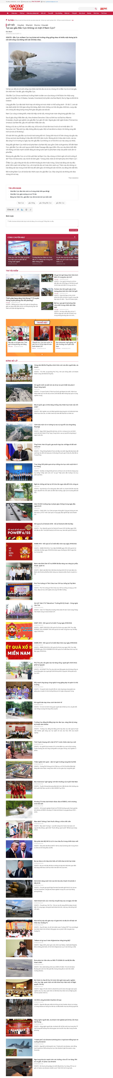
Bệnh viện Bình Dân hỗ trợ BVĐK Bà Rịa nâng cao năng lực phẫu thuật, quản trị (56, 565)
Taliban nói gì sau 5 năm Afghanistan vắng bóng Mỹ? (52, 940)
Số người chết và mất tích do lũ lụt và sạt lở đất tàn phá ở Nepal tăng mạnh (54, 386)
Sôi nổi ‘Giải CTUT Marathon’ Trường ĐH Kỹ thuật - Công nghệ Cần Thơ (56, 604)
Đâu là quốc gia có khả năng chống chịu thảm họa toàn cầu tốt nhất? (56, 406)
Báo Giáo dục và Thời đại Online (16, 7)
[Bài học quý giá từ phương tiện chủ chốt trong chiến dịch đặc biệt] (47, 306)
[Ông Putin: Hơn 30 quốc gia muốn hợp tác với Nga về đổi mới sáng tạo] (19, 452)
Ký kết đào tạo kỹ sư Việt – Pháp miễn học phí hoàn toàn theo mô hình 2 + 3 (67, 260)
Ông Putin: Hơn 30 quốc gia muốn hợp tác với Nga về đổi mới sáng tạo (55, 446)
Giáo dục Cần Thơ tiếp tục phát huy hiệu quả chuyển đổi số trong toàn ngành (18, 260)
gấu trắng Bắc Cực (45, 203)
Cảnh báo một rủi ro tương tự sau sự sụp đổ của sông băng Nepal (55, 426)
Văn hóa (96, 13)
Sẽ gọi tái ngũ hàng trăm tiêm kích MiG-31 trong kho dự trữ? (66, 276)
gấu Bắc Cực (60, 203)
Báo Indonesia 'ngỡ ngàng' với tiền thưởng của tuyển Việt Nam (66, 344)
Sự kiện (11, 20)
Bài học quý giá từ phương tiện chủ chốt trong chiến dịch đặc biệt (65, 305)
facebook (18, 209)
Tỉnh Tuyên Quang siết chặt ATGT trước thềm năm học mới (55, 742)
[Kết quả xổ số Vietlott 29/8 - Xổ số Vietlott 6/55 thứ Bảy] (19, 531)
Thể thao (104, 13)
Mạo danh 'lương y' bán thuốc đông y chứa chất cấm (52, 821)
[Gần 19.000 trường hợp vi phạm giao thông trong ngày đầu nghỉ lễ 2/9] (19, 512)
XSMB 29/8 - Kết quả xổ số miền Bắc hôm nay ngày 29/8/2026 (55, 544)
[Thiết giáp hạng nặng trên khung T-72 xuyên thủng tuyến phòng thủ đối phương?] (22, 285)
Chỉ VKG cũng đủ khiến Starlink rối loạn (47, 1000)
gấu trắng (31, 203)
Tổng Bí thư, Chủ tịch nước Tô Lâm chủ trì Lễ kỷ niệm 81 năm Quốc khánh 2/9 (42, 344)
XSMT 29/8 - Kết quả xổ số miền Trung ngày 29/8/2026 (53, 623)
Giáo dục (14, 13)
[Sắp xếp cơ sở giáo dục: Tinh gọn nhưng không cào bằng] (18, 333)
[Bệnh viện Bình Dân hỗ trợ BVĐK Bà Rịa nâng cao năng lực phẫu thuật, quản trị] (19, 571)
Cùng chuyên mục (16, 237)
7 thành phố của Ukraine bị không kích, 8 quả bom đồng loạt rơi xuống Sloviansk (56, 1041)
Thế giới (74, 13)
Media (89, 13)
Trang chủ (7, 13)
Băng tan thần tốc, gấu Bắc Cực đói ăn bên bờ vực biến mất (31, 197)
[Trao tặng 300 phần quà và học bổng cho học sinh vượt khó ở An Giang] (19, 472)
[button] (40, 354)
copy (30, 209)
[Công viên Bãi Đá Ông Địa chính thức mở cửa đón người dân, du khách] (19, 373)
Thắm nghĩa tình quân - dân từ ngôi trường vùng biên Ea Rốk (55, 762)
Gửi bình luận (73, 230)
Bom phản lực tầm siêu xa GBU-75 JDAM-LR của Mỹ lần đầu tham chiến (54, 961)
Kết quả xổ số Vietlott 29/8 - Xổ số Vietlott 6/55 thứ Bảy (53, 524)
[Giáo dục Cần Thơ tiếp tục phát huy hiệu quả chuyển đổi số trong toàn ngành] (19, 248)
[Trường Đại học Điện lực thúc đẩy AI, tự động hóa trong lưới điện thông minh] (43, 248)
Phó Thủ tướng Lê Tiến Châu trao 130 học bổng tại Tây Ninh (55, 583)
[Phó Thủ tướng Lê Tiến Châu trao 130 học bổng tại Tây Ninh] (19, 591)
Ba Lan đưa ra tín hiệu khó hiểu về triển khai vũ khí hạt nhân (54, 861)
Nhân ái (67, 13)
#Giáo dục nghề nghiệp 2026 (49, 20)
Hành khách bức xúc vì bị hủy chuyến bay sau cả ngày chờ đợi (55, 901)
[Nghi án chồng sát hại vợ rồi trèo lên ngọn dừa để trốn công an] (19, 492)
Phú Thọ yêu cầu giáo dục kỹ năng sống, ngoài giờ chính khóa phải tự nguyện (55, 664)
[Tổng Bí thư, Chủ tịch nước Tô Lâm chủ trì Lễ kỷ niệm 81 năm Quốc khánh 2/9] (42, 333)
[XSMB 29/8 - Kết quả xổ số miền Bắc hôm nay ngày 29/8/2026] (19, 551)
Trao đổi (50, 13)
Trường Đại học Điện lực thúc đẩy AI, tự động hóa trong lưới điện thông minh (42, 260)
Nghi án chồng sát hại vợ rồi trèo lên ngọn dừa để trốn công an (56, 484)
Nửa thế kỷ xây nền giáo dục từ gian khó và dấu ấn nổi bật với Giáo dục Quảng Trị (55, 922)
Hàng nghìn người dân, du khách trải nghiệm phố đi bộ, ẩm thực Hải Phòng (56, 1021)
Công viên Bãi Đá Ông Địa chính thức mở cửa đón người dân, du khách (56, 366)
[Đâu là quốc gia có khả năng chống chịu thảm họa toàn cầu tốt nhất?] (19, 412)
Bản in (26, 209)
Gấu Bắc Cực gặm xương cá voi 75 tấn (23, 194)
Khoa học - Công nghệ (41, 25)
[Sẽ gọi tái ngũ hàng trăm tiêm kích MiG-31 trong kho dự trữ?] (47, 278)
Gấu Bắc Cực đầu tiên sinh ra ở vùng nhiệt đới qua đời (29, 191)
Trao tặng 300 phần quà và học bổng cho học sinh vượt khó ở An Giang (55, 465)
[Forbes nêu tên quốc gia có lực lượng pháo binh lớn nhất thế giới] (47, 292)
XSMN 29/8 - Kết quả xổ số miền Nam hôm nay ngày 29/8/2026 (55, 643)
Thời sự (22, 13)
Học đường (58, 13)
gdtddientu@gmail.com (52, 1)
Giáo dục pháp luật (33, 13)
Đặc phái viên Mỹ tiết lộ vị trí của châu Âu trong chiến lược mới (56, 841)
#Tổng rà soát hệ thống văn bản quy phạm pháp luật (28, 20)
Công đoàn (20, 25)
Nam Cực (21, 203)
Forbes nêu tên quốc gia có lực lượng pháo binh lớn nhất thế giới (65, 290)
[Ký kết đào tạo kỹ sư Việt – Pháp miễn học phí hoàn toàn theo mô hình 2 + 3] (67, 248)
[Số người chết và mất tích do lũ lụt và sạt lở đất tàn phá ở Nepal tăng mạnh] (19, 393)
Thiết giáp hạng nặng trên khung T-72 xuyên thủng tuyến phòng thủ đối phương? (22, 299)
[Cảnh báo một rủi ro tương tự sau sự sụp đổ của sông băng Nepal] (19, 432)
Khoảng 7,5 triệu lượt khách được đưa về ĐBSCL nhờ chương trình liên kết (55, 803)
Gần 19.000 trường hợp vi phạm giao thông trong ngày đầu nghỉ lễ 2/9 (54, 505)
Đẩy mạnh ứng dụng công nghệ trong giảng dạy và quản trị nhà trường (56, 684)
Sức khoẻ (82, 13)
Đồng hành (29, 25)
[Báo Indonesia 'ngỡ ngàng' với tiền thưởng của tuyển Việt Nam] (66, 333)
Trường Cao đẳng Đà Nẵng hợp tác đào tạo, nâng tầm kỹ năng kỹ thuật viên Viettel (55, 723)
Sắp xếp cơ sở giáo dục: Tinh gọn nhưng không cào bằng (17, 343)
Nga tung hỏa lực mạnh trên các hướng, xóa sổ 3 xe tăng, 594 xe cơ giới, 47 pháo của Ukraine (55, 1061)
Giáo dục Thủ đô (103, 9)
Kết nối (43, 13)
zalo (22, 209)
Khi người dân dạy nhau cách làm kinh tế (48, 702)
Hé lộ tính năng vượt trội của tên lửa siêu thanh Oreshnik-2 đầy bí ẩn (55, 882)
